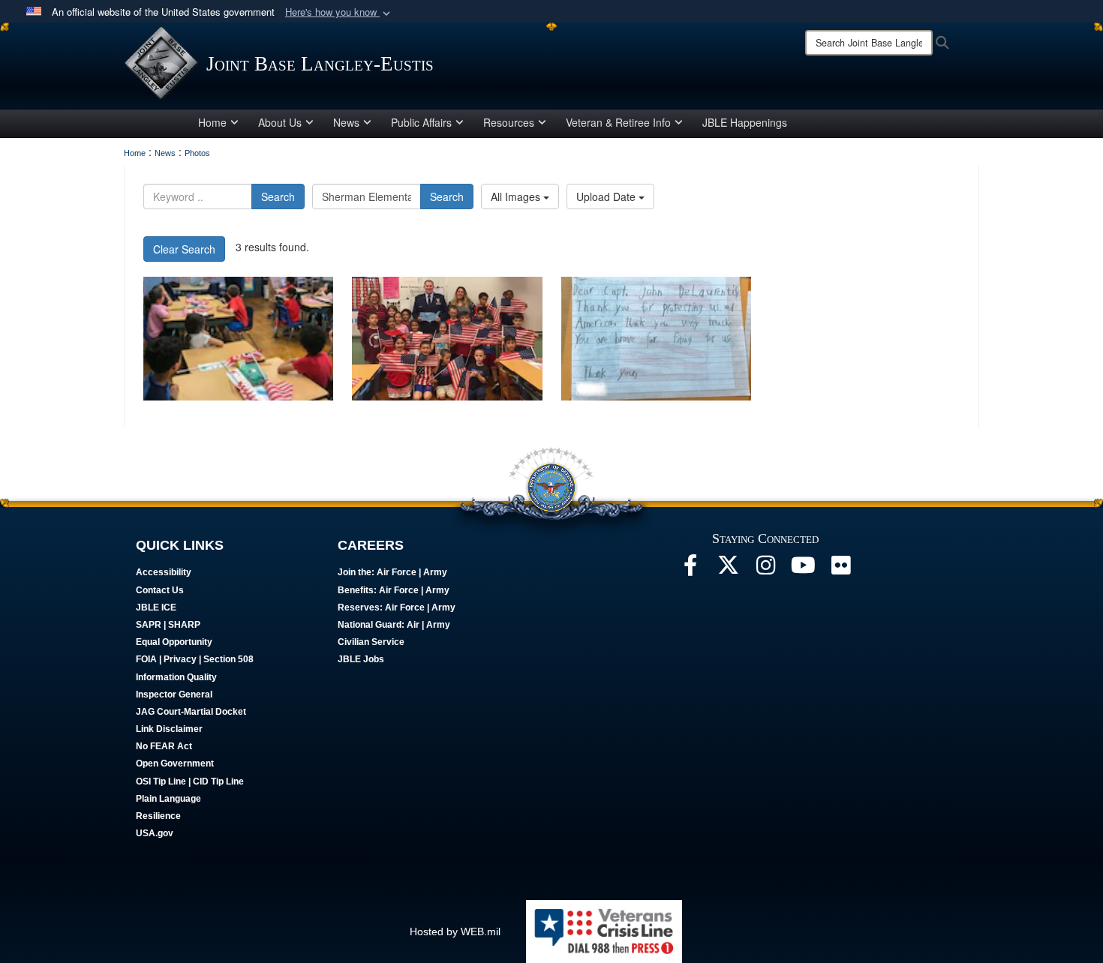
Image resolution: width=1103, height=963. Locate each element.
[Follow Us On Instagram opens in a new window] (765, 569)
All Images (517, 196)
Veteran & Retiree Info (618, 122)
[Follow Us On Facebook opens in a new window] (690, 569)
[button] (339, 12)
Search (278, 196)
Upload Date (607, 196)
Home (212, 122)
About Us (280, 122)
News (346, 122)
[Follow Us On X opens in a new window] (728, 569)
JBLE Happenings (744, 122)
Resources (508, 122)
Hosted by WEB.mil (455, 932)
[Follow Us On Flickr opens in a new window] (840, 569)
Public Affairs (421, 122)
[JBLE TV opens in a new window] (803, 569)
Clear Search (184, 249)
